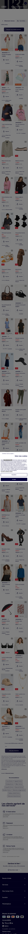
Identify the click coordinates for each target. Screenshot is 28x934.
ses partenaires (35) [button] (8, 459)
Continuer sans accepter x (8, 453)
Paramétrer (14, 474)
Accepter (14, 479)
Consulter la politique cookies (6, 471)
